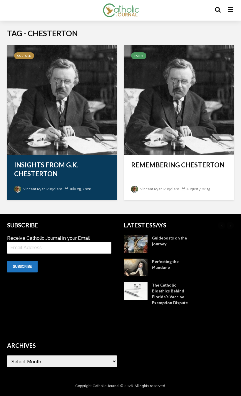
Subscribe (22, 266)
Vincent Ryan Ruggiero (42, 189)
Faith (138, 55)
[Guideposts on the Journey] (136, 243)
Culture (24, 55)
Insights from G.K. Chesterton (46, 169)
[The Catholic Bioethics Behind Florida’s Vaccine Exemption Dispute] (136, 290)
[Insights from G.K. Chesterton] (62, 100)
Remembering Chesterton (178, 165)
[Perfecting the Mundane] (136, 266)
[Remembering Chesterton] (179, 100)
